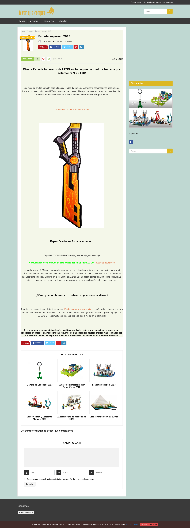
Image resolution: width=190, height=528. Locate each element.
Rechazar (153, 524)
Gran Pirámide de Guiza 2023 (104, 417)
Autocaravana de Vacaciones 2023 (71, 418)
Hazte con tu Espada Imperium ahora (72, 109)
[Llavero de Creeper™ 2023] (140, 90)
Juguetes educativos (105, 263)
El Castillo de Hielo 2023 (104, 385)
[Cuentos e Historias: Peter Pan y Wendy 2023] (162, 90)
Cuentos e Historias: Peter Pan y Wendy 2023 (72, 386)
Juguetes (33, 20)
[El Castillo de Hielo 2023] (140, 109)
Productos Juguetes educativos (79, 309)
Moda (22, 20)
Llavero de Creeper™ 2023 (39, 385)
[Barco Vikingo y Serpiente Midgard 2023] (162, 109)
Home (23, 31)
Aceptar (144, 524)
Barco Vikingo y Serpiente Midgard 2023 (39, 418)
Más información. (133, 524)
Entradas (62, 20)
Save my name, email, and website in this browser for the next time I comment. (60, 479)
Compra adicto (46, 41)
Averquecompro (32, 330)
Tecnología (48, 20)
